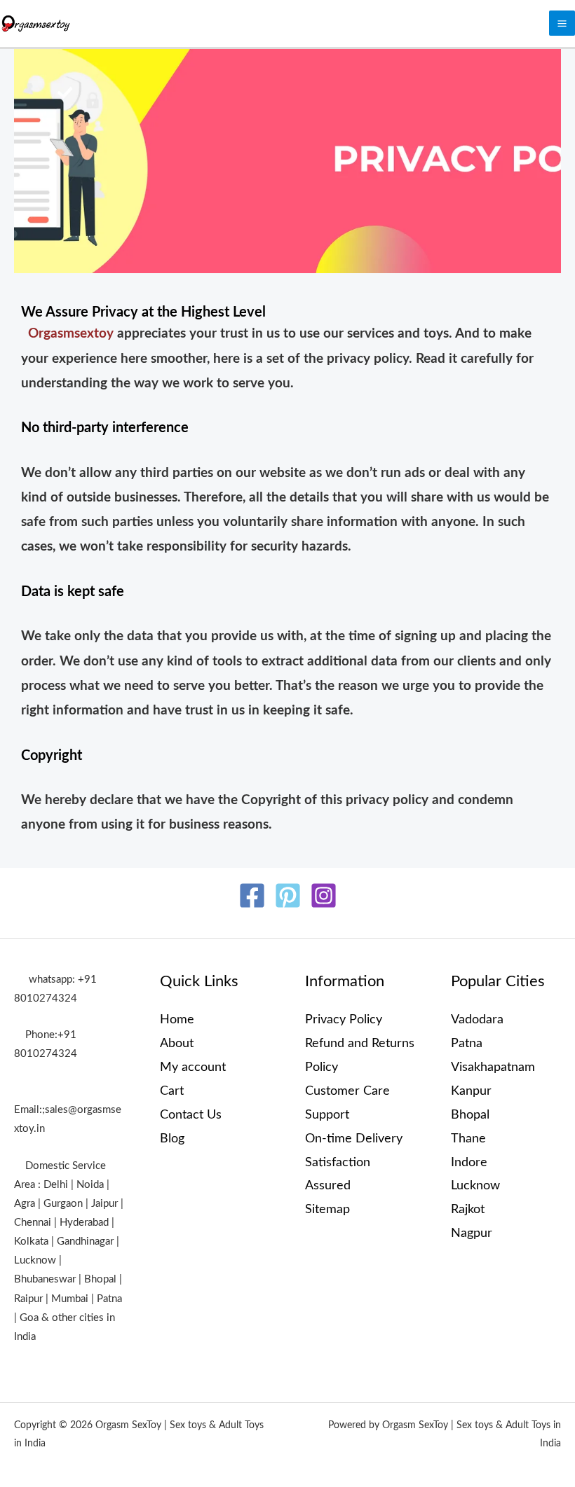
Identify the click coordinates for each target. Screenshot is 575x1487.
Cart (172, 1091)
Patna (466, 1043)
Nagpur (471, 1233)
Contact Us (191, 1114)
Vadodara (477, 1019)
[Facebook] (252, 895)
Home (177, 1019)
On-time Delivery (353, 1138)
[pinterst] (288, 895)
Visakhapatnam (493, 1067)
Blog (172, 1138)
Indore (469, 1162)
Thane (468, 1138)
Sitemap (327, 1209)
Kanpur (471, 1091)
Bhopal (470, 1114)
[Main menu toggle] (562, 23)
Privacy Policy (343, 1019)
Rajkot (468, 1209)
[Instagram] (323, 895)
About (177, 1043)
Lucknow (475, 1185)
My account (193, 1067)
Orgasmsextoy (72, 333)
